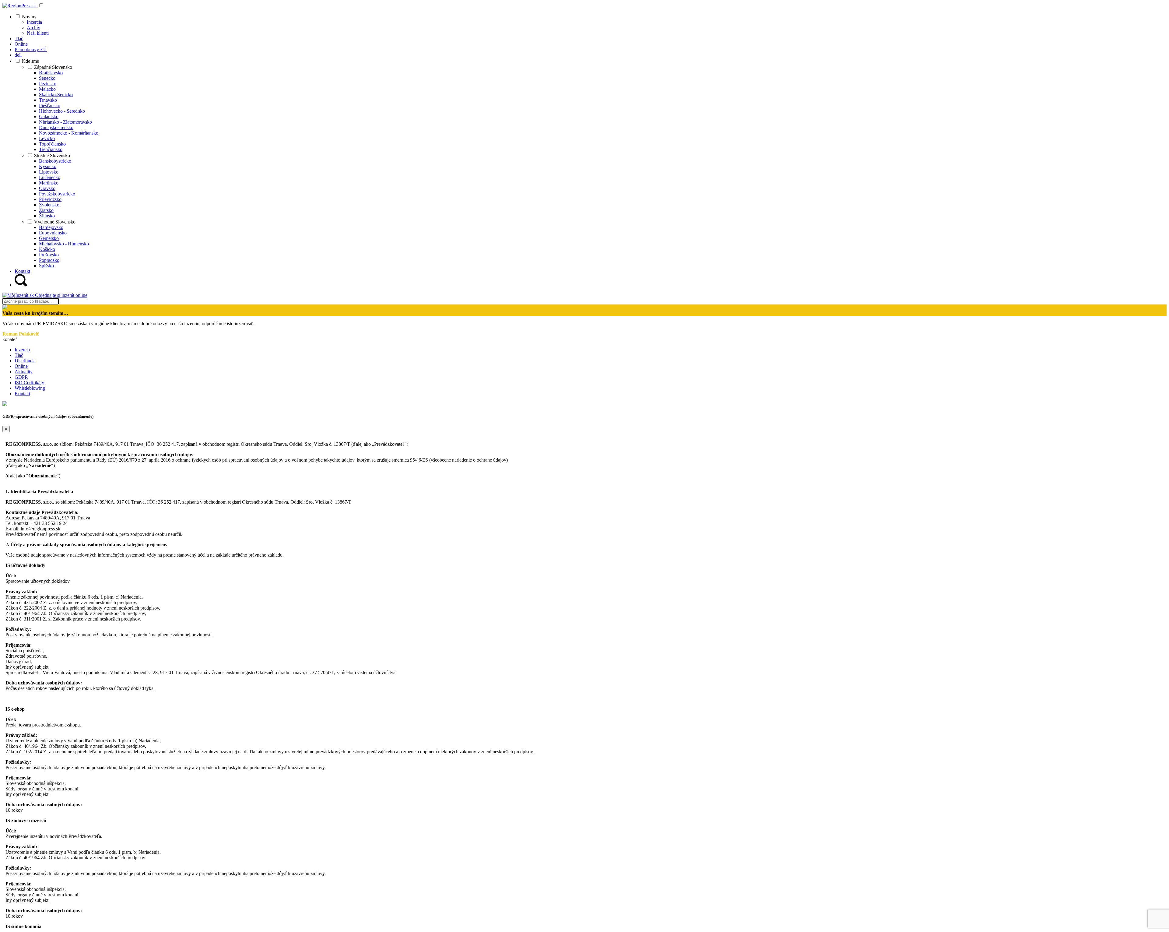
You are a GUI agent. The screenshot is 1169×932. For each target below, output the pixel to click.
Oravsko (47, 188)
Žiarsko (46, 210)
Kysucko (47, 166)
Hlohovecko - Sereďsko (62, 111)
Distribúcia (25, 360)
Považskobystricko (57, 193)
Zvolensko (49, 204)
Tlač (19, 355)
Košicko (47, 249)
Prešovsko (49, 254)
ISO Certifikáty (29, 382)
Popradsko (49, 260)
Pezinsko (47, 83)
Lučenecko (49, 177)
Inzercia (34, 22)
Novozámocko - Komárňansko (68, 132)
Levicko (47, 138)
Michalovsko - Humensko (64, 243)
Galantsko (48, 116)
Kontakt (22, 393)
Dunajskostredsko (56, 127)
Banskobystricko (55, 161)
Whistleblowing (30, 388)
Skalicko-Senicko (56, 94)
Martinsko (48, 182)
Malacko (47, 89)
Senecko (47, 78)
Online (21, 366)
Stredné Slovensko (52, 155)
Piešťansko (49, 105)
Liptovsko (48, 171)
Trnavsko (48, 100)
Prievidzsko (50, 199)
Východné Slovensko (54, 221)
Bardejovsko (51, 227)
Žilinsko (47, 215)
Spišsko (46, 265)
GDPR (21, 377)
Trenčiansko (50, 149)
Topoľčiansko (52, 143)
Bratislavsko (51, 72)
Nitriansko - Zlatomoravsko (65, 122)
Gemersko (49, 238)
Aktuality (24, 371)
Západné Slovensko (53, 67)
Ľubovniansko (53, 232)
